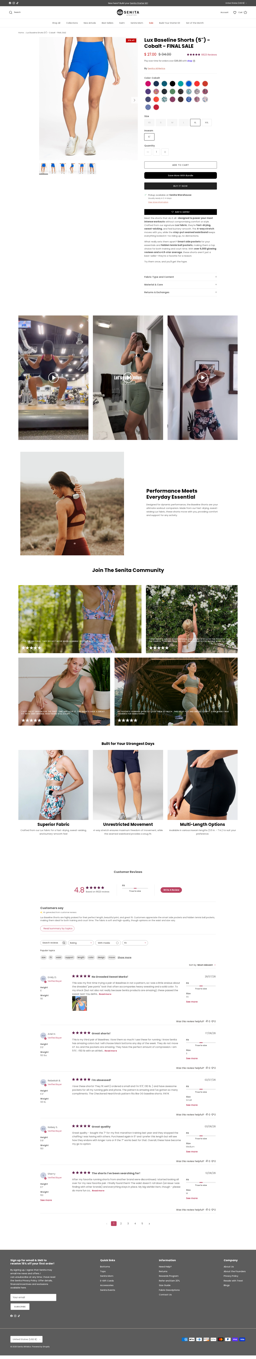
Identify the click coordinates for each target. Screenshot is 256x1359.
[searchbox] (50, 942)
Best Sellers (107, 22)
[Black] (172, 83)
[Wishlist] (235, 12)
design (101, 957)
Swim (122, 22)
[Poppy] (156, 99)
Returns (163, 1271)
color (91, 957)
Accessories (106, 1285)
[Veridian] (180, 83)
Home (21, 33)
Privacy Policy (231, 1275)
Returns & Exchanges (156, 292)
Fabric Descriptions (169, 1290)
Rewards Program (169, 1275)
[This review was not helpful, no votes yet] (212, 1021)
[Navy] (156, 83)
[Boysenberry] (172, 99)
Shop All (56, 22)
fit (51, 957)
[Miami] (189, 91)
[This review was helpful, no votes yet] (207, 1021)
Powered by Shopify (41, 1346)
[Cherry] (205, 83)
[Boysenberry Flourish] (197, 99)
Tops (103, 1271)
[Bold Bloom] (205, 91)
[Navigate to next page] (149, 1223)
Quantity (149, 145)
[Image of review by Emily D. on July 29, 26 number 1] (79, 1003)
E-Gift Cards (107, 1280)
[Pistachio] (172, 91)
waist (58, 957)
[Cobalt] (189, 83)
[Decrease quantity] (147, 152)
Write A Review (171, 889)
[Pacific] (164, 83)
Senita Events (107, 1290)
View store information (158, 202)
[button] (53, 378)
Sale (151, 22)
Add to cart (180, 164)
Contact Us (165, 1294)
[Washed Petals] (205, 99)
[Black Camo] (164, 91)
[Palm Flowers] (164, 99)
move (112, 957)
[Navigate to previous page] (106, 1223)
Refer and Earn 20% (169, 1280)
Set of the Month (195, 22)
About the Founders (235, 1271)
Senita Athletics (156, 68)
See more (192, 1001)
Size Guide (165, 1285)
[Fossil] (180, 99)
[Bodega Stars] (148, 107)
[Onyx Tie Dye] (180, 91)
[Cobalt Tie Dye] (189, 99)
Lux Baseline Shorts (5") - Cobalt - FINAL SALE (46, 33)
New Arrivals (90, 22)
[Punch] (148, 83)
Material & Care (153, 284)
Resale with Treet (233, 1280)
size (43, 957)
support (69, 957)
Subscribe (20, 1306)
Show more (124, 957)
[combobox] (81, 942)
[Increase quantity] (165, 152)
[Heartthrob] (197, 83)
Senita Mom (137, 22)
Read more (105, 994)
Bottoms (105, 1266)
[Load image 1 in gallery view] (88, 98)
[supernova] (148, 91)
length (81, 957)
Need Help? (165, 1266)
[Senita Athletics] (128, 12)
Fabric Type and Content (159, 276)
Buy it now (180, 185)
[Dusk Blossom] (197, 91)
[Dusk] (148, 99)
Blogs (227, 1285)
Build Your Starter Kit (169, 22)
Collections (72, 22)
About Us (229, 1266)
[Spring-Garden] (156, 91)
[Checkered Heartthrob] (156, 107)
